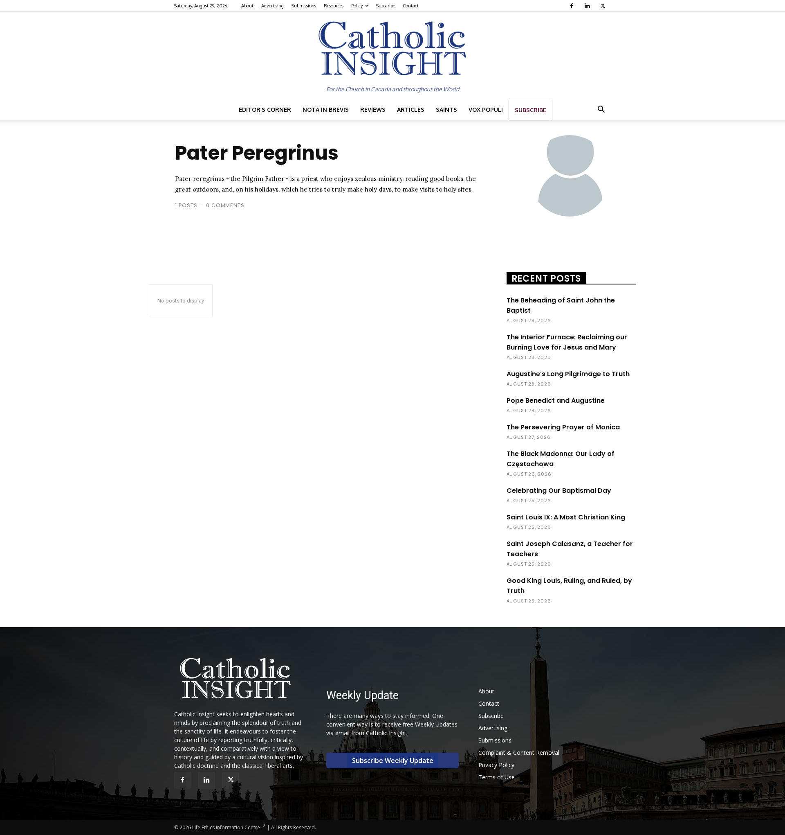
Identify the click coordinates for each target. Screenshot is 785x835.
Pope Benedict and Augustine (556, 400)
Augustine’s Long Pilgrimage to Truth (568, 374)
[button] (601, 110)
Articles (410, 109)
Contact (411, 6)
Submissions (304, 6)
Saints (446, 109)
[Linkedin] (588, 5)
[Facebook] (572, 5)
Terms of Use (496, 777)
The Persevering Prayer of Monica (563, 427)
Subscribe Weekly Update (392, 760)
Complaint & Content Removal (518, 752)
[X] (604, 5)
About (247, 6)
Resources (333, 6)
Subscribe (385, 6)
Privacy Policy (496, 765)
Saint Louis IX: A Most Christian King (566, 517)
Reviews (373, 109)
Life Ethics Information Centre (226, 827)
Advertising (272, 6)
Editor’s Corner (265, 109)
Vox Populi (486, 109)
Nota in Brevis (326, 109)
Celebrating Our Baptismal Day (559, 490)
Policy (357, 6)
